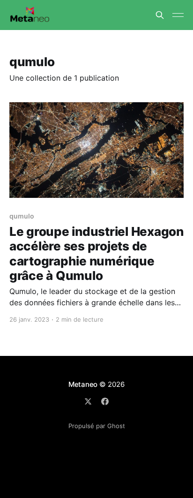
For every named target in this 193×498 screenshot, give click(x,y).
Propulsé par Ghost (96, 426)
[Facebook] (105, 401)
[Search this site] (159, 15)
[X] (88, 401)
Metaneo (82, 384)
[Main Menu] (178, 15)
